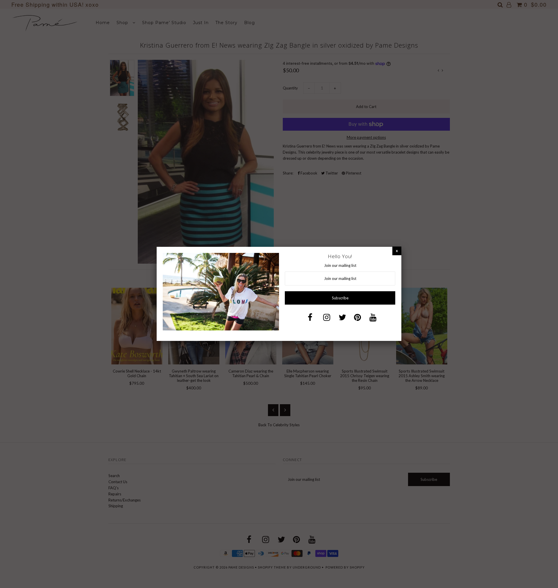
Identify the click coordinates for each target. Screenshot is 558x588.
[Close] (396, 251)
